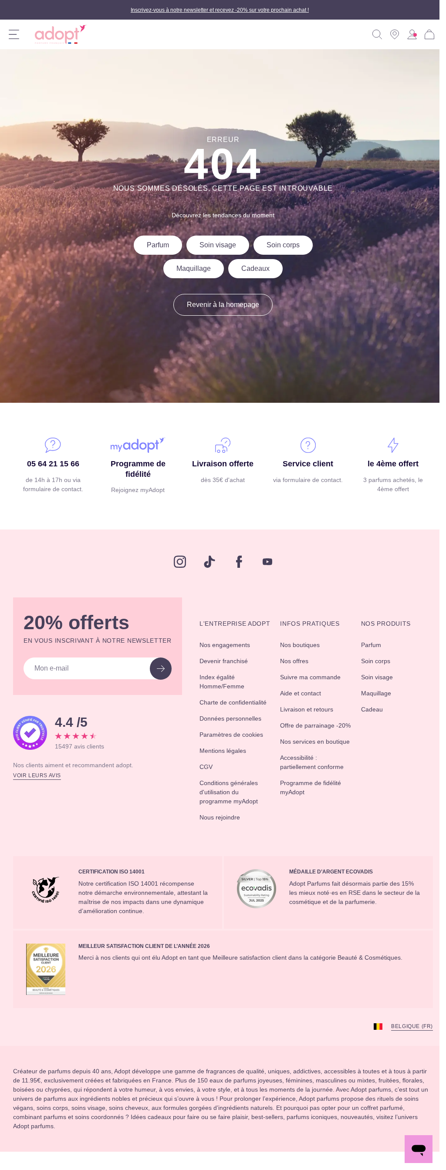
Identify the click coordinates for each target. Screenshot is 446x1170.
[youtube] (264, 561)
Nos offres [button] (297, 661)
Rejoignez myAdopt (136, 490)
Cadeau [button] (369, 709)
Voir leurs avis (38, 774)
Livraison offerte (220, 464)
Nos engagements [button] (232, 654)
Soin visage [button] (375, 677)
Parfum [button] (369, 645)
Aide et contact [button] (304, 693)
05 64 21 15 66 (52, 464)
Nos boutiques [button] (303, 645)
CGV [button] (211, 794)
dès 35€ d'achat (219, 480)
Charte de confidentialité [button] (226, 716)
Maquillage (188, 268)
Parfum (151, 245)
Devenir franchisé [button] (231, 670)
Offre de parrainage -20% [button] (311, 730)
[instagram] (177, 562)
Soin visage (215, 245)
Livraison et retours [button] (311, 709)
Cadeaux (254, 268)
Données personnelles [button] (237, 737)
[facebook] (236, 562)
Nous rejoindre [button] (226, 845)
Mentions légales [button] (230, 778)
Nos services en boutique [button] (304, 755)
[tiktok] (206, 562)
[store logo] (57, 34)
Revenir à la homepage (220, 304)
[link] (412, 34)
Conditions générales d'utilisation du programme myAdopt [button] (238, 819)
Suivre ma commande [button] (315, 677)
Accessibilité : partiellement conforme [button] (302, 785)
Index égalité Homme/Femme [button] (230, 690)
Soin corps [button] (374, 661)
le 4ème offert (387, 464)
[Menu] (13, 34)
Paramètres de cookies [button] (226, 757)
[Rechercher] (377, 34)
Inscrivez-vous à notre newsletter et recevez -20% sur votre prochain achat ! (220, 10)
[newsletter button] (165, 668)
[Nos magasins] (394, 34)
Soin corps (284, 245)
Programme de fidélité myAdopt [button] (307, 815)
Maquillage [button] (375, 693)
